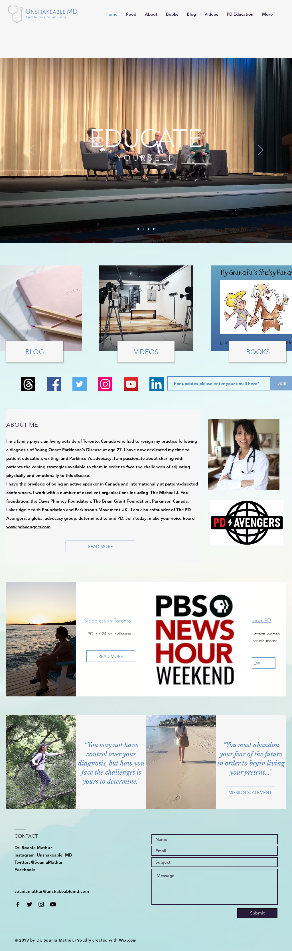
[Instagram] (105, 384)
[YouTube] (131, 384)
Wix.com (128, 940)
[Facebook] (54, 384)
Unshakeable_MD (55, 855)
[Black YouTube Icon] (52, 904)
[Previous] (31, 150)
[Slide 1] (138, 229)
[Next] (260, 150)
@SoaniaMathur (47, 862)
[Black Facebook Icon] (17, 904)
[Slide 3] (148, 229)
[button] (151, 14)
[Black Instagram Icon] (41, 904)
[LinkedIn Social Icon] (156, 384)
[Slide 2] (143, 229)
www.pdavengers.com (28, 526)
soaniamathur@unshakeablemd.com (52, 891)
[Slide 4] (154, 229)
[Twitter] (79, 384)
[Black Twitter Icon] (29, 904)
